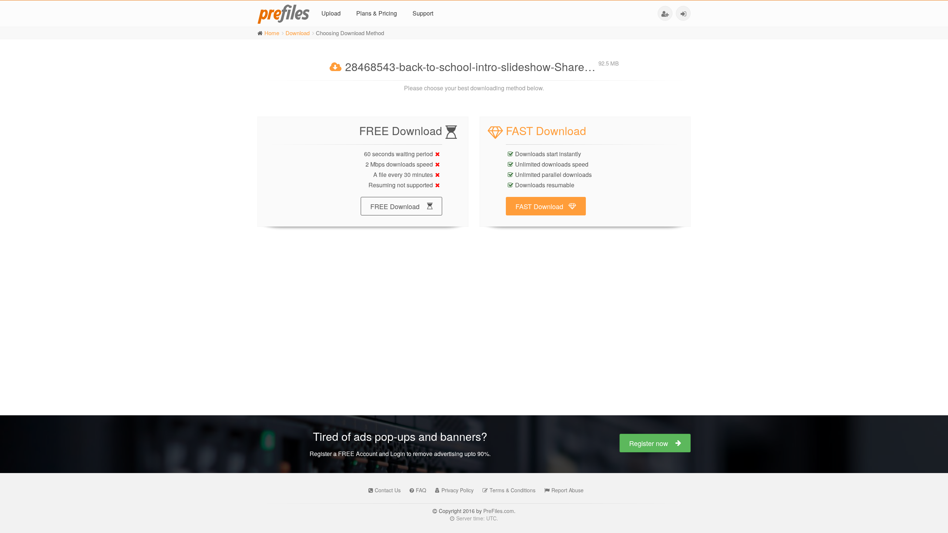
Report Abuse (567, 490)
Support (423, 13)
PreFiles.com (498, 510)
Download (298, 33)
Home (271, 33)
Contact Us (388, 490)
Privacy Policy (457, 490)
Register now (648, 443)
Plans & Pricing (376, 13)
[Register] (665, 13)
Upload (331, 13)
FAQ (421, 490)
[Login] (683, 13)
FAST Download (539, 206)
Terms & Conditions (512, 490)
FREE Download (395, 206)
